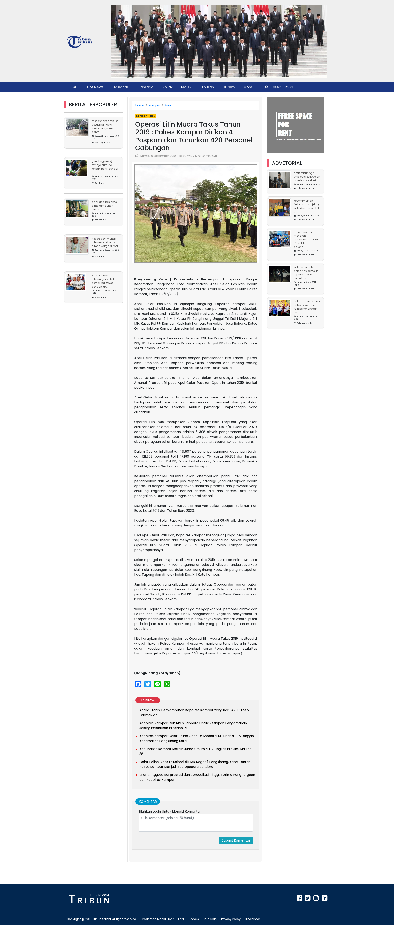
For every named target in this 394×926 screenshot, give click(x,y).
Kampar (154, 105)
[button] (143, 209)
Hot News (95, 87)
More (248, 87)
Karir (181, 919)
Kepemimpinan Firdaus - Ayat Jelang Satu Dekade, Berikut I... (307, 206)
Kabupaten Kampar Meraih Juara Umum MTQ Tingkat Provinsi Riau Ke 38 (195, 751)
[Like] (215, 155)
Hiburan (207, 87)
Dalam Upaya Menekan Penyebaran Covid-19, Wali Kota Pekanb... (306, 240)
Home (139, 105)
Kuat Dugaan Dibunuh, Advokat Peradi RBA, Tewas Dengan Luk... (103, 281)
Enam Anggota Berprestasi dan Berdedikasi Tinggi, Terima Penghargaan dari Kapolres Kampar (197, 777)
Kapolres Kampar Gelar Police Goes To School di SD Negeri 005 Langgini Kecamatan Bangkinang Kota (196, 738)
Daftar (289, 86)
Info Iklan (211, 919)
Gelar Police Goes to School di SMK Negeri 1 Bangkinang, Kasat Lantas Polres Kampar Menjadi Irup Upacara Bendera (194, 764)
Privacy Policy (231, 919)
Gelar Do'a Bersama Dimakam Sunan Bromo (104, 205)
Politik (167, 87)
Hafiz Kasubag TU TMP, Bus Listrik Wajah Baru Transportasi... (307, 176)
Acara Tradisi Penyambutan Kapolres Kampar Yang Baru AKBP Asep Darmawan (194, 712)
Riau (185, 87)
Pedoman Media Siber (158, 919)
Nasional (120, 87)
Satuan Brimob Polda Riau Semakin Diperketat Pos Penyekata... (306, 273)
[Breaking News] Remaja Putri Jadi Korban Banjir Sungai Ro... (105, 167)
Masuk (277, 86)
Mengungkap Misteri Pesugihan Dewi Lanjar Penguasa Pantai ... (105, 126)
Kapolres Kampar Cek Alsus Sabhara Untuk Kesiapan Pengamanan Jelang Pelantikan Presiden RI (193, 725)
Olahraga (145, 87)
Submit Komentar (236, 840)
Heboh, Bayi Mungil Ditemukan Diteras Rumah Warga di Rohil (105, 242)
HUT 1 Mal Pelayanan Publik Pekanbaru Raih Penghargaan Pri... (307, 307)
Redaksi (194, 919)
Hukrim (229, 87)
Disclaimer (252, 919)
